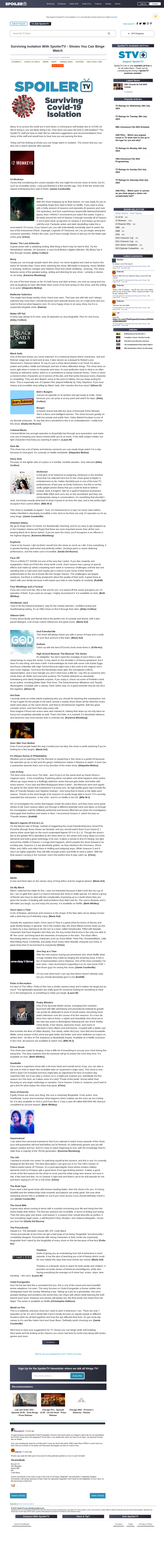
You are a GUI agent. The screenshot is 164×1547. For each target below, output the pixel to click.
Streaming (50, 4)
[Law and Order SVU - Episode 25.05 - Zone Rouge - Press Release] (25, 1407)
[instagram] (147, 23)
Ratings (108, 4)
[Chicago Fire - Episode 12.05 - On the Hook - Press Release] (53, 1407)
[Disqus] (58, 1457)
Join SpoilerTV (41, 24)
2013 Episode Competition (127, 248)
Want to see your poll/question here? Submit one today (58, 1354)
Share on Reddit (57, 65)
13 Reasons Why (123, 224)
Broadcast (62, 4)
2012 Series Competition (126, 245)
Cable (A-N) (73, 4)
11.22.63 (119, 217)
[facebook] (137, 23)
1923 (117, 234)
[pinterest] (151, 23)
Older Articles (97, 1495)
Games (117, 4)
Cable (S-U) (86, 4)
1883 (117, 227)
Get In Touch (18, 24)
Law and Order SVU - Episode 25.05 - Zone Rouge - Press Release (25, 1412)
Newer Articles (18, 1495)
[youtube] (144, 23)
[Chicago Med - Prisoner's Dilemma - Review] (81, 1407)
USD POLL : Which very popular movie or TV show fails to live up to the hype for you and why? (132, 137)
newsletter (113, 17)
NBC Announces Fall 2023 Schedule (132, 127)
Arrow (46, 62)
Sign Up (143, 4)
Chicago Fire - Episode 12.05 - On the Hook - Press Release (53, 1412)
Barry (54, 62)
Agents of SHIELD (32, 62)
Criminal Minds (66, 62)
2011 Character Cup (124, 241)
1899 (117, 231)
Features (98, 4)
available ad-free (142, 66)
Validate (155, 4)
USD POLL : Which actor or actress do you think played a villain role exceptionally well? (132, 193)
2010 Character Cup (124, 238)
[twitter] (140, 23)
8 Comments (50, 1342)
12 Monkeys (16, 62)
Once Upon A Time (94, 62)
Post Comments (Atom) (26, 1504)
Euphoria (80, 62)
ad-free (78, 17)
